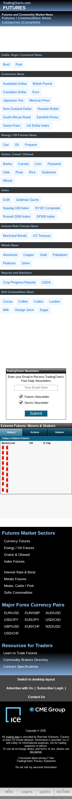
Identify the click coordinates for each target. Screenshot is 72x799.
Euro (35, 92)
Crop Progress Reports (19, 282)
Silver (26, 263)
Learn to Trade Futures (20, 653)
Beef (6, 64)
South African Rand (17, 117)
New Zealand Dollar (17, 109)
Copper (28, 255)
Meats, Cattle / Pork (19, 586)
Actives (34, 432)
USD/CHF (11, 633)
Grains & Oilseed (17, 555)
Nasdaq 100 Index (16, 208)
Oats (6, 172)
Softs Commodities (18, 593)
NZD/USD (53, 626)
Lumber (54, 301)
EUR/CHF (32, 626)
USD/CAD (53, 620)
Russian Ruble (48, 109)
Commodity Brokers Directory (25, 660)
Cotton (38, 301)
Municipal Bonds (15, 235)
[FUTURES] (20, 3)
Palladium (60, 255)
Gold (43, 255)
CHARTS (27, 792)
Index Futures (14, 561)
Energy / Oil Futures (19, 548)
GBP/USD (11, 626)
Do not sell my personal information (36, 767)
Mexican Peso (39, 100)
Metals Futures (15, 579)
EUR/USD (11, 613)
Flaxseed (54, 164)
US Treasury (42, 235)
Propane (31, 144)
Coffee (23, 301)
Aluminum (10, 255)
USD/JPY (11, 620)
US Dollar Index (38, 125)
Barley (7, 164)
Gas (6, 144)
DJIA (6, 199)
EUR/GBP (32, 613)
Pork (19, 64)
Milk (6, 310)
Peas (19, 172)
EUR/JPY (32, 620)
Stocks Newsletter (36, 402)
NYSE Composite (47, 208)
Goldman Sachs (27, 199)
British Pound (42, 83)
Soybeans (49, 172)
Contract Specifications (20, 667)
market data (13, 736)
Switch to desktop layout (36, 679)
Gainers (59, 432)
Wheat (7, 180)
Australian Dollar (15, 83)
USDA (46, 282)
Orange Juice (24, 310)
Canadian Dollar (14, 92)
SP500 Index (45, 216)
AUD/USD (53, 613)
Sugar (44, 310)
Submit (36, 413)
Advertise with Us (19, 688)
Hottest (11, 432)
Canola (23, 164)
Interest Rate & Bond (19, 572)
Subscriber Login (50, 688)
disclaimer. (36, 751)
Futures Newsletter (36, 396)
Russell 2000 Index (16, 216)
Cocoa (7, 301)
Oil (17, 144)
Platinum (9, 263)
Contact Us (36, 697)
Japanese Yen (13, 100)
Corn (38, 164)
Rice (32, 172)
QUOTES (44, 792)
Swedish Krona (47, 117)
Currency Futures (17, 541)
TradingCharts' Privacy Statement (36, 760)
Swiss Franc (12, 125)
